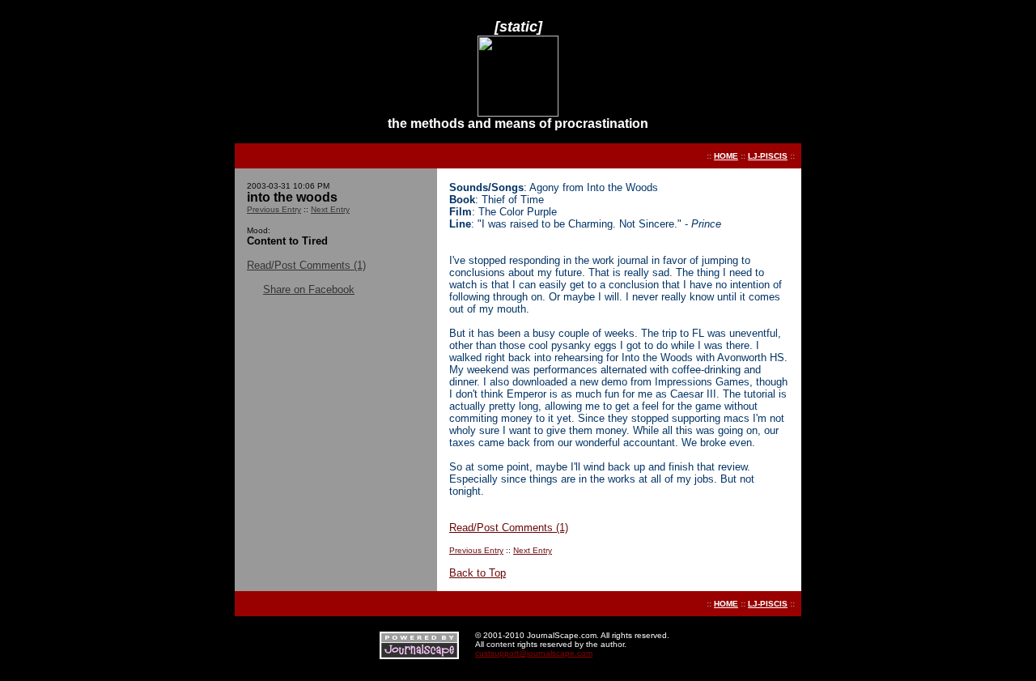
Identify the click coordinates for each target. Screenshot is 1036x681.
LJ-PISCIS (768, 155)
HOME (726, 155)
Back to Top (477, 573)
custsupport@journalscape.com (533, 653)
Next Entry (330, 209)
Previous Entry (274, 209)
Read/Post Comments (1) (306, 265)
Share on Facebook (309, 289)
